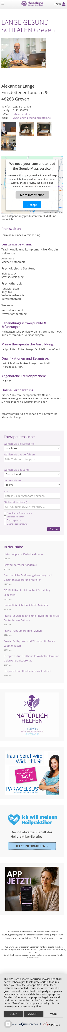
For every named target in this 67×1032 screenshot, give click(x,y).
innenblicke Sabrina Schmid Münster (26, 605)
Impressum (57, 934)
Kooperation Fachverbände (18, 938)
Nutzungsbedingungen (13, 934)
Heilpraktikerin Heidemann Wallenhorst (27, 671)
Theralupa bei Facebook (46, 931)
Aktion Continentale (43, 938)
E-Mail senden (21, 114)
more (54, 1014)
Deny (13, 1014)
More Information (32, 195)
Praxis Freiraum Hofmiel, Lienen (23, 630)
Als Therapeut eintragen (20, 931)
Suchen (54, 529)
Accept (32, 205)
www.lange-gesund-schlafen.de (32, 118)
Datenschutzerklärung (38, 934)
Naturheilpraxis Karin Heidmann (23, 554)
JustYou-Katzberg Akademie (20, 565)
